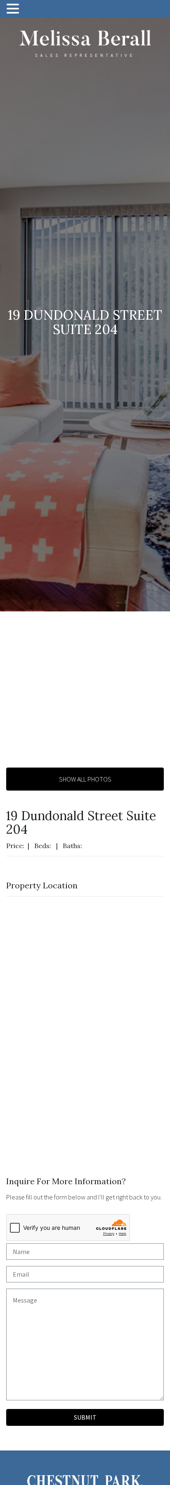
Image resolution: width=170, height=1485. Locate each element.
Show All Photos (85, 779)
